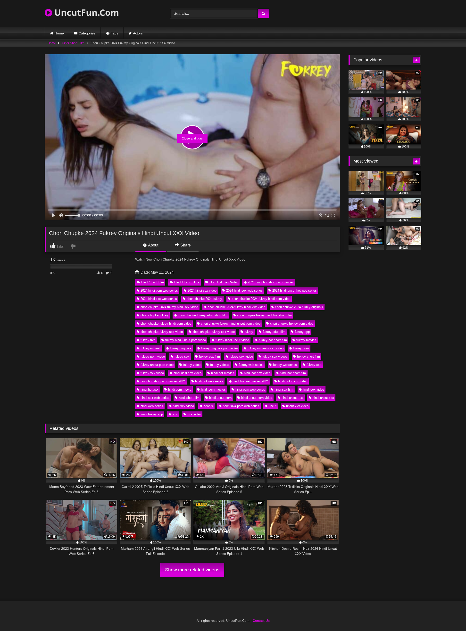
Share (185, 245)
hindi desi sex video (187, 373)
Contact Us (261, 621)
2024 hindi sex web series (244, 290)
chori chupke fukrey (154, 315)
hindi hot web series (209, 381)
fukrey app (302, 332)
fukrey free (148, 340)
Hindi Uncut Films (186, 282)
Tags (114, 33)
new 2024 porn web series (241, 406)
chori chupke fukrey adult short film (202, 315)
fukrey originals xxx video (265, 348)
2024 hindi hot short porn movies (271, 282)
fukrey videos (219, 365)
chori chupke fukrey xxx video (213, 332)
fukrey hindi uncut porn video (185, 340)
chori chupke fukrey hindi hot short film (264, 315)
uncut (272, 406)
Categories (87, 33)
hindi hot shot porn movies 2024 (163, 381)
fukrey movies (306, 340)
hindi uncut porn (220, 398)
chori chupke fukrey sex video (162, 332)
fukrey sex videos (274, 356)
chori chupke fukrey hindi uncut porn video (230, 323)
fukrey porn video (153, 356)
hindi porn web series (250, 389)
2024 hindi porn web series (159, 290)
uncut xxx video (297, 406)
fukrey (248, 332)
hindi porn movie (179, 389)
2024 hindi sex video (202, 290)
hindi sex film (284, 389)
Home (59, 33)
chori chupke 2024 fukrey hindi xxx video (236, 307)
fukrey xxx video (152, 373)
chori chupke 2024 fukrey (204, 299)
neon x (208, 406)
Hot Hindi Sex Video (224, 282)
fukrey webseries (285, 365)
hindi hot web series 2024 (250, 381)
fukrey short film (308, 356)
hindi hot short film (293, 373)
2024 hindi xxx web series (159, 299)
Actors (138, 33)
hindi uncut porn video (256, 398)
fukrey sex (182, 356)
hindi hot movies (222, 373)
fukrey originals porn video (219, 348)
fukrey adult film (274, 332)
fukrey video (191, 365)
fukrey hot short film (273, 340)
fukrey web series (251, 365)
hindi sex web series (155, 398)
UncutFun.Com (85, 12)
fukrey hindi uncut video (232, 340)
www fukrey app (152, 414)
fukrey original (150, 348)
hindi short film (189, 398)
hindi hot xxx (149, 389)
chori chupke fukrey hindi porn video (166, 323)
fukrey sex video (241, 356)
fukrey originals (180, 348)
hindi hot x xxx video (292, 381)
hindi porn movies (213, 389)
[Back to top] (451, 616)
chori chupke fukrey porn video (291, 323)
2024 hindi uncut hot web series (294, 290)
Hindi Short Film (73, 43)
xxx (175, 414)
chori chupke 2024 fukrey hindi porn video (261, 299)
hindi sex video (313, 389)
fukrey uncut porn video (157, 365)
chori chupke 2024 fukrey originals (299, 307)
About (152, 245)
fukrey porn (301, 348)
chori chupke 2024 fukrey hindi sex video (169, 307)
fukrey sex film (209, 356)
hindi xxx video (183, 406)
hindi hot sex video (257, 373)
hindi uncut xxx (323, 398)
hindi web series (152, 406)
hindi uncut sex (292, 398)
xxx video (194, 414)
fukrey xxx (314, 365)
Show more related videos (192, 569)
